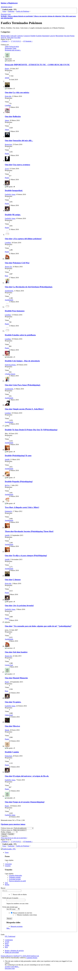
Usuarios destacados (15, 875)
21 (20, 41)
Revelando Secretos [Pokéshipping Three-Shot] (33, 531)
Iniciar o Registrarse (9, 3)
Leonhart (8, 413)
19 (16, 41)
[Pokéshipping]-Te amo (21, 455)
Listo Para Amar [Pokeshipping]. (27, 385)
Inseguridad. (17, 190)
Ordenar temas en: (6, 830)
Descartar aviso (6, 14)
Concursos (8, 864)
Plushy (7, 68)
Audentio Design (31, 958)
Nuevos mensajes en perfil (17, 881)
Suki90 (7, 459)
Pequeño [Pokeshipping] (22, 481)
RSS (6, 947)
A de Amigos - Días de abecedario (26, 361)
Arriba (7, 945)
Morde (7, 730)
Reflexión (17, 116)
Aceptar (7, 966)
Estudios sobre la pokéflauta (24, 335)
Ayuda (7, 942)
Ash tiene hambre (20, 652)
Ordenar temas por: (7, 828)
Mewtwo (16, 726)
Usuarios (8, 866)
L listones (17, 579)
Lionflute (8, 105)
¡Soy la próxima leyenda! (23, 605)
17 (12, 41)
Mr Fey (7, 485)
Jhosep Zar (8, 266)
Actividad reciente (15, 879)
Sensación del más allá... (23, 140)
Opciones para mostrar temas (13, 824)
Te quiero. (17, 702)
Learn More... (14, 966)
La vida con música (21, 92)
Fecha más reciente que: (10, 907)
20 (18, 41)
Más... (8, 928)
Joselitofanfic (9, 291)
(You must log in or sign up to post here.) (14, 838)
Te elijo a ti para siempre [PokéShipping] (30, 555)
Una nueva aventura (21, 165)
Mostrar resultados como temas (27, 915)
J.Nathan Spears (10, 374)
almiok (7, 78)
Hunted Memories (20, 678)
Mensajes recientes (17, 926)
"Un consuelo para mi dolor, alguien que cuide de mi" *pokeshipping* (42, 626)
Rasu (6, 276)
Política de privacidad (12, 952)
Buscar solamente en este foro (22, 913)
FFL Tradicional (10, 936)
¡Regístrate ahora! (6, 7)
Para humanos (18, 311)
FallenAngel (9, 715)
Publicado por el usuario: (10, 898)
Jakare (7, 120)
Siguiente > (29, 41)
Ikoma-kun (8, 144)
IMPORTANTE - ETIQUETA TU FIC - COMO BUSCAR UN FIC (42, 65)
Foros (7, 852)
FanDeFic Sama (10, 194)
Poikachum (8, 756)
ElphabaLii (8, 511)
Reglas (7, 884)
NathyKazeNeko (10, 365)
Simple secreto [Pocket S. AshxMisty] (28, 409)
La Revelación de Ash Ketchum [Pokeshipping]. (33, 287)
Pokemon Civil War (21, 263)
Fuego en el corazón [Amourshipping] (28, 802)
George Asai (9, 665)
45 (24, 41)
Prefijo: (3, 832)
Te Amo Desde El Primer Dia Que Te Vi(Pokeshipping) (34, 430)
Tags (6, 883)
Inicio (7, 943)
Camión (15, 752)
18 (14, 41)
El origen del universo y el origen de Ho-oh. (31, 776)
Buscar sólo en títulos (20, 894)
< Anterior (4, 41)
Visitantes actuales (15, 877)
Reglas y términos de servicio (14, 950)
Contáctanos (9, 940)
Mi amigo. (16, 215)
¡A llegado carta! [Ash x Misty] (26, 507)
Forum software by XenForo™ (20, 956)
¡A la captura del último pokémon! (27, 239)
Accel (7, 168)
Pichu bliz (8, 96)
